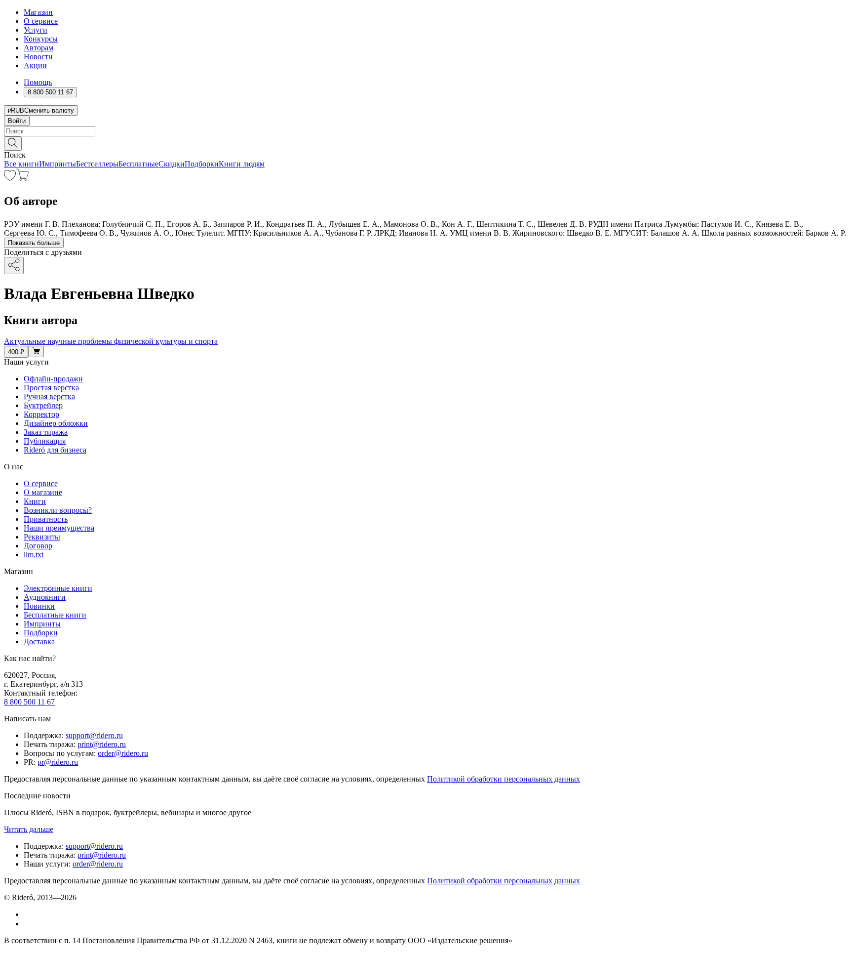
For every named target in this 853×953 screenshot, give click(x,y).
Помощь (38, 82)
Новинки (39, 606)
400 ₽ (16, 352)
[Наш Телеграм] (28, 923)
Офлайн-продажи (53, 378)
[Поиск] (13, 143)
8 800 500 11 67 (29, 702)
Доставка (39, 641)
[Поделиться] (14, 265)
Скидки (171, 164)
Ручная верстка (49, 396)
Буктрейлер (43, 405)
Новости (38, 56)
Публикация (45, 441)
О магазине (43, 492)
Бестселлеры (97, 164)
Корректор (41, 414)
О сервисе (41, 21)
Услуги (35, 30)
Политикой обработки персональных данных (503, 779)
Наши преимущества (59, 528)
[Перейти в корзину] (22, 178)
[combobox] (426, 131)
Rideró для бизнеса (55, 450)
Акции (35, 65)
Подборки (202, 164)
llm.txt (33, 554)
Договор (38, 545)
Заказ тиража (46, 432)
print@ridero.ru (102, 744)
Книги (35, 501)
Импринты (57, 164)
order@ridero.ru (123, 753)
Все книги (21, 164)
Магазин (38, 12)
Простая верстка (51, 387)
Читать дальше (28, 829)
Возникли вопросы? (58, 510)
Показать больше (34, 243)
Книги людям (242, 164)
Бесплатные (138, 164)
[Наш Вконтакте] (29, 914)
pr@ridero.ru (58, 762)
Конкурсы (41, 39)
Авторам (38, 47)
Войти (17, 120)
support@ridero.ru (94, 735)
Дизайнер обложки (56, 423)
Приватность (46, 519)
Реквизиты (42, 537)
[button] (426, 143)
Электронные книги (58, 588)
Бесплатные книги (55, 615)
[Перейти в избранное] (10, 178)
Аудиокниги (45, 597)
